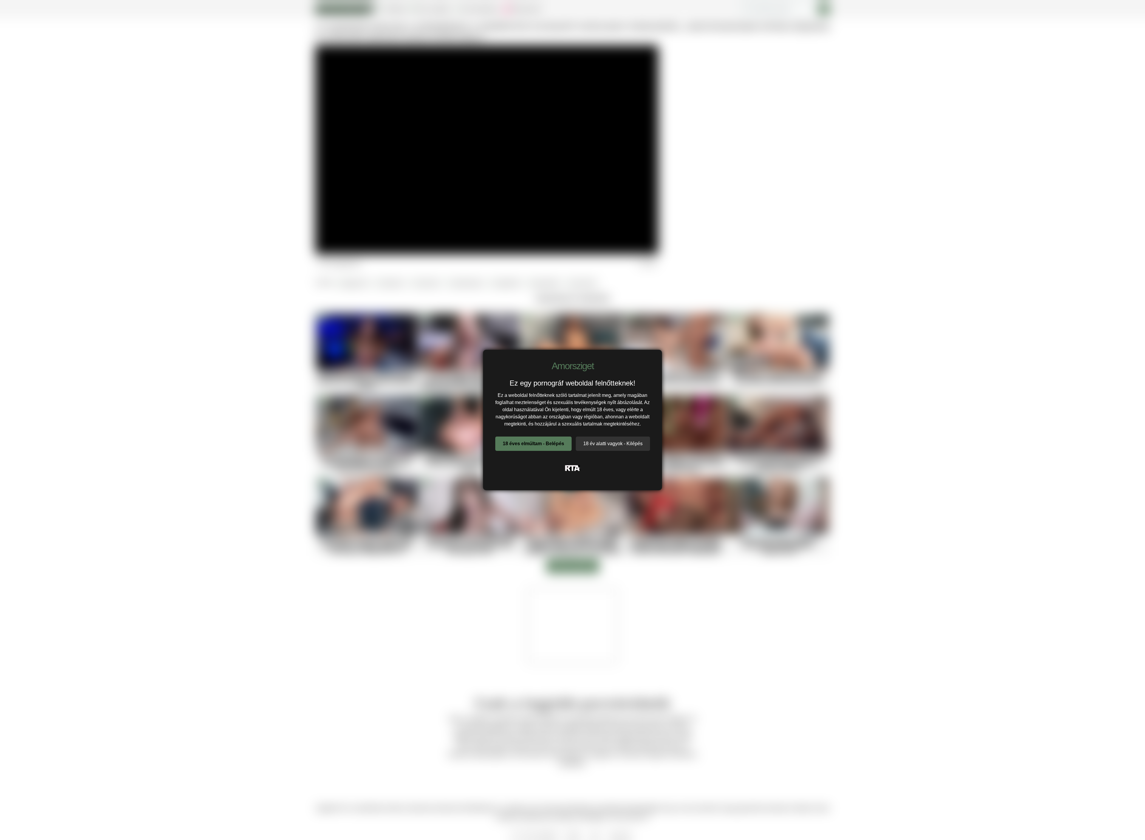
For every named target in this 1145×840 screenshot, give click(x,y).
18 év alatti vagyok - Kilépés (613, 443)
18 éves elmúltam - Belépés (533, 443)
